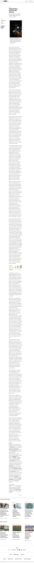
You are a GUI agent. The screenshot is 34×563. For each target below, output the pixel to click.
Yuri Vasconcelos (3, 20)
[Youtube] (19, 550)
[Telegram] (17, 550)
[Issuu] (25, 550)
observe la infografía (12, 114)
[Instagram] (12, 550)
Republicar (20, 495)
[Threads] (15, 550)
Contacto (22, 554)
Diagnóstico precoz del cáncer (13, 10)
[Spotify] (21, 550)
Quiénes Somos (16, 554)
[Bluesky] (13, 550)
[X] (10, 550)
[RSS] (23, 550)
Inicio (11, 554)
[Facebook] (8, 550)
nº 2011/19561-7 (17, 464)
